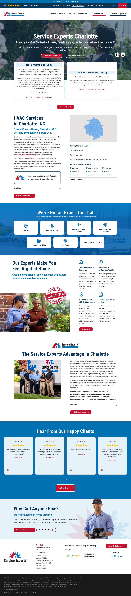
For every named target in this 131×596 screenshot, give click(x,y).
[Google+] (121, 556)
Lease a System (98, 14)
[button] (123, 55)
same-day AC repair (34, 159)
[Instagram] (115, 556)
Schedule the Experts (117, 14)
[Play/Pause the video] (117, 55)
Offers (110, 5)
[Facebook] (112, 556)
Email (38, 97)
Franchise (68, 550)
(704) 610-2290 (52, 176)
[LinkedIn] (118, 556)
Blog (84, 546)
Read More (18, 457)
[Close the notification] (127, 1)
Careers (100, 5)
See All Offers (64, 107)
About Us (85, 329)
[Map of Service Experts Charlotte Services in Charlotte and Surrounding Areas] (93, 128)
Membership (91, 546)
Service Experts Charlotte (63, 5)
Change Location (78, 5)
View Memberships (45, 530)
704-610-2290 (122, 5)
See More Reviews (64, 488)
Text (30, 97)
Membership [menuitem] (82, 14)
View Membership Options (76, 56)
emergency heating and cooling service (27, 155)
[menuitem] (7, 592)
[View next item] (70, 479)
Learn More (74, 2)
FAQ (91, 5)
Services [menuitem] (52, 14)
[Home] (14, 14)
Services (68, 546)
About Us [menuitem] (61, 14)
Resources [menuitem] (71, 14)
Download (48, 97)
